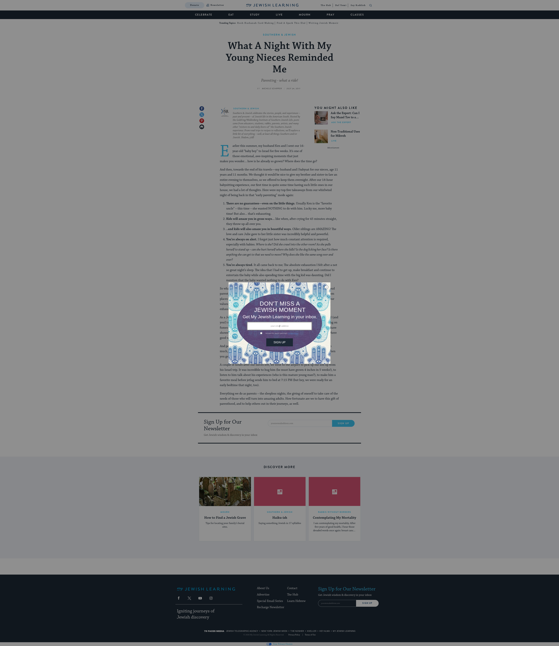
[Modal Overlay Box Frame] (279, 323)
